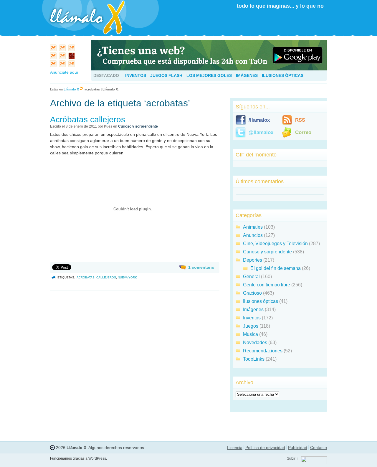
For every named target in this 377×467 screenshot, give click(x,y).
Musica (250, 334)
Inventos (135, 75)
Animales (253, 227)
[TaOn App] (209, 68)
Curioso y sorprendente (138, 126)
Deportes (252, 260)
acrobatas (86, 277)
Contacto (318, 447)
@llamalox (261, 132)
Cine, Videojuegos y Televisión (275, 243)
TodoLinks (253, 359)
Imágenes (247, 75)
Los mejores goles (209, 75)
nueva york (127, 277)
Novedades (255, 342)
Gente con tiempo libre (266, 284)
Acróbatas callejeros (87, 119)
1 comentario (201, 267)
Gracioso (252, 293)
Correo (303, 132)
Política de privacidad (265, 447)
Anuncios (253, 235)
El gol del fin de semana (275, 268)
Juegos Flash (166, 75)
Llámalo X (71, 89)
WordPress (97, 458)
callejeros (106, 277)
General (251, 276)
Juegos (250, 326)
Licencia (234, 447)
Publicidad (297, 447)
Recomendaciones (262, 350)
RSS (300, 120)
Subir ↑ (292, 458)
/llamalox (259, 120)
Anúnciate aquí (64, 72)
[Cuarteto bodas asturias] (72, 57)
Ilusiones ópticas (282, 75)
